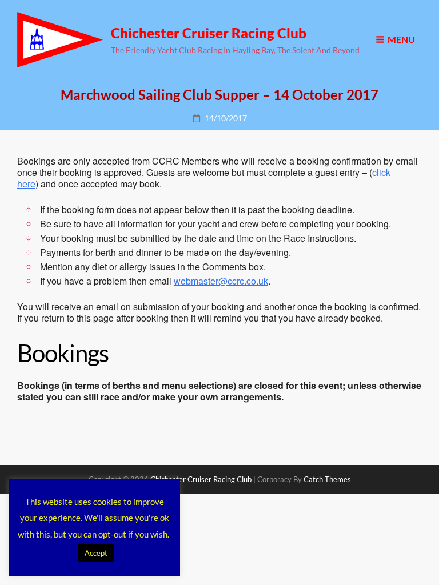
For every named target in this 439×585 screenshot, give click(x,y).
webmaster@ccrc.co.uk (221, 280)
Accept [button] (96, 553)
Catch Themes (327, 479)
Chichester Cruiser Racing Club (208, 33)
